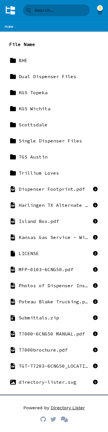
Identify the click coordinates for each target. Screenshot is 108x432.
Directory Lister (68, 407)
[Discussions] (64, 419)
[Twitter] (53, 419)
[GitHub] (43, 419)
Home (9, 26)
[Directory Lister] (10, 10)
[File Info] (95, 189)
